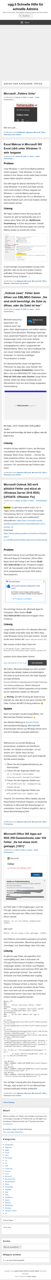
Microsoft (37, 132)
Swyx (7, 1194)
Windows (7, 283)
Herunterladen (37, 662)
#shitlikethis (21, 132)
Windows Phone (10, 1210)
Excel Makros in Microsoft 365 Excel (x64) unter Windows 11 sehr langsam (23, 148)
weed (31, 97)
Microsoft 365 (36, 281)
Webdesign (9, 1205)
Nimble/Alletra (10, 1181)
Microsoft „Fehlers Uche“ (20, 93)
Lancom (8, 1171)
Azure (7, 1152)
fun (6, 1160)
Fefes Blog (7, 1227)
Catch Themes (32, 1276)
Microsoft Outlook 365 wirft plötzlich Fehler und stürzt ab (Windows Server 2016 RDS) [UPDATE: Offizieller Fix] (22, 490)
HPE (6, 1166)
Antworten (8, 824)
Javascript (8, 1168)
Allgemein (29, 132)
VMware (8, 1202)
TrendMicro (9, 1197)
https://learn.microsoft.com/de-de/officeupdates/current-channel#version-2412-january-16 (25, 523)
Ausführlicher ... (8, 1124)
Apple (7, 1150)
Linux (7, 1173)
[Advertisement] (25, 52)
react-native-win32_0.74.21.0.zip (15, 663)
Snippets (8, 1189)
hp (6, 1163)
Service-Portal (32, 722)
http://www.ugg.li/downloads (13, 1132)
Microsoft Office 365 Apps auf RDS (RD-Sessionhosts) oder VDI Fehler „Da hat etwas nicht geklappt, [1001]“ (25, 840)
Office (43, 132)
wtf (6, 1213)
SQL (6, 1192)
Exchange (8, 1158)
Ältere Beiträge (8, 1102)
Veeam (7, 1200)
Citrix (7, 1155)
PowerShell (9, 1187)
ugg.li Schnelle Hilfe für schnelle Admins (25, 6)
